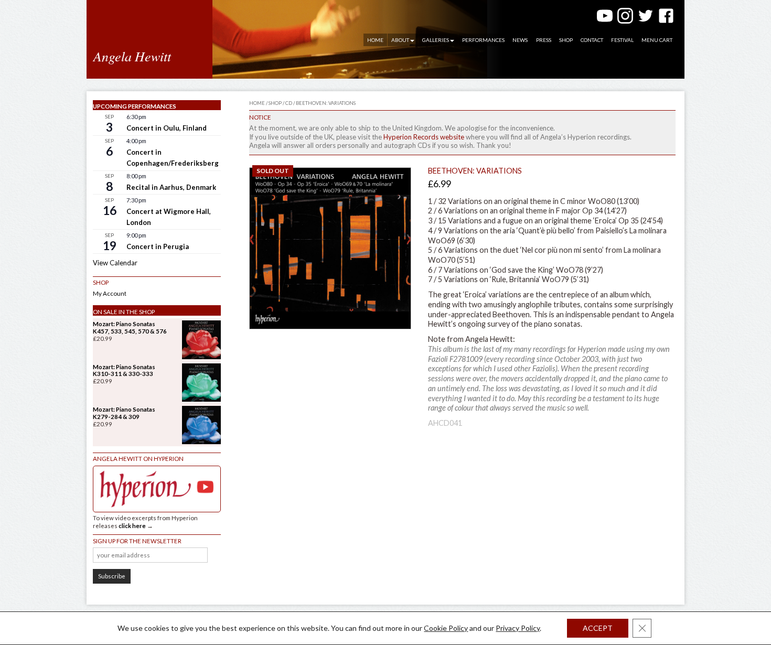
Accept (598, 628)
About (400, 40)
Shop (566, 40)
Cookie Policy (446, 628)
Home (375, 40)
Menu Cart (656, 40)
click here (132, 525)
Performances (483, 40)
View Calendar (115, 263)
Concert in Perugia (157, 246)
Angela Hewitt (132, 56)
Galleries (435, 40)
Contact (592, 40)
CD (288, 103)
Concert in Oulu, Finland (166, 128)
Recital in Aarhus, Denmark (171, 187)
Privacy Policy (518, 628)
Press (543, 40)
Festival (622, 40)
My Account (109, 293)
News (520, 40)
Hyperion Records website (423, 137)
